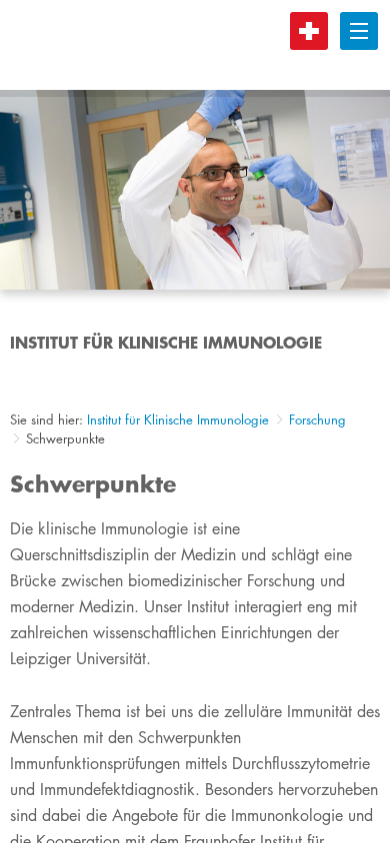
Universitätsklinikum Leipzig (199, 45)
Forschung (317, 419)
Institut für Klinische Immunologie (178, 419)
